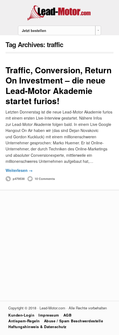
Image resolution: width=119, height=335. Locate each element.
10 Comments (45, 179)
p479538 (19, 179)
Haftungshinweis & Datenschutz (37, 326)
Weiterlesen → (19, 170)
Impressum (48, 315)
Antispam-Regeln (24, 320)
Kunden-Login (21, 315)
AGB (67, 315)
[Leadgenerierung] (59, 20)
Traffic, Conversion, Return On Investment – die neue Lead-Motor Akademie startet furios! (59, 85)
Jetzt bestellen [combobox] (34, 30)
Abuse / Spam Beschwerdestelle (73, 320)
